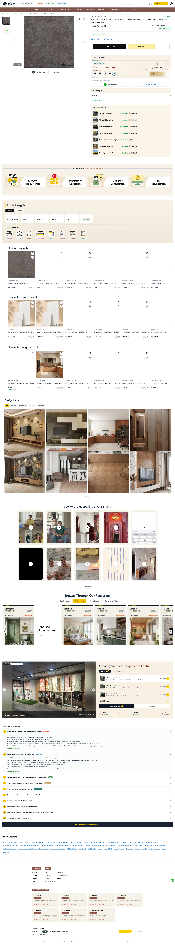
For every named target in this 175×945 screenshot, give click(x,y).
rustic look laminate (9, 849)
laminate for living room (93, 845)
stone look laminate (37, 842)
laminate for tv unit (151, 842)
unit (150, 849)
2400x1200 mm (72, 849)
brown (100, 849)
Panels (59, 878)
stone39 (140, 842)
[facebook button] (44, 934)
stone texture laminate (142, 845)
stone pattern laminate (125, 845)
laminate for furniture (63, 845)
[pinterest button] (46, 934)
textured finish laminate (81, 842)
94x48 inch (82, 849)
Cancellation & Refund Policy (58, 941)
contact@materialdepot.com (60, 931)
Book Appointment (115, 706)
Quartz (47, 878)
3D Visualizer (62, 4)
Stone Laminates (20, 14)
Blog (33, 881)
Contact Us (35, 875)
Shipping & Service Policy (73, 941)
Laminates (10, 14)
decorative (129, 849)
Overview (9, 210)
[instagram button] (35, 934)
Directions (125, 113)
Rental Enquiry (137, 931)
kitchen (164, 849)
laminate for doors (78, 845)
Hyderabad (118, 671)
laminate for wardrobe (10, 845)
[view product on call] (163, 46)
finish (122, 849)
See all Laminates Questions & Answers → (87, 824)
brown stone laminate (22, 842)
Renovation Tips (111, 601)
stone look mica (51, 842)
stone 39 (125, 842)
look (110, 849)
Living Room (22, 405)
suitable (144, 849)
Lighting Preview (59, 72)
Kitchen (13, 405)
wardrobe (156, 849)
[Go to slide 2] (6, 30)
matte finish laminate (25, 849)
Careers (34, 878)
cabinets (6, 852)
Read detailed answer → (13, 748)
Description (19, 210)
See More (87, 586)
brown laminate (8, 842)
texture (116, 849)
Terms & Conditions (34, 941)
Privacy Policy (44, 941)
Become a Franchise (125, 931)
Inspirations (50, 4)
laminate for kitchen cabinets (29, 845)
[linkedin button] (33, 934)
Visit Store (141, 46)
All (7, 405)
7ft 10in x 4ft (92, 849)
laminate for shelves (109, 845)
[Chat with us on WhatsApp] (172, 880)
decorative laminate (114, 842)
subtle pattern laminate (40, 849)
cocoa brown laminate (65, 842)
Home (3, 14)
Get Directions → (38, 904)
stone (106, 849)
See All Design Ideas (87, 497)
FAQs (33, 885)
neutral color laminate (57, 849)
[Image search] (150, 4)
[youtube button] (41, 934)
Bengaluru (105, 671)
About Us (34, 872)
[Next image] (93, 689)
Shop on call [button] (162, 4)
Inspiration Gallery (50, 881)
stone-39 (133, 842)
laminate (137, 849)
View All (42, 636)
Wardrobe (41, 405)
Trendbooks (79, 601)
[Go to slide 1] (6, 20)
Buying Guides (63, 601)
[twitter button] (38, 934)
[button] (10, 4)
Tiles (46, 872)
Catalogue (94, 601)
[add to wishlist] (83, 19)
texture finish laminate (98, 842)
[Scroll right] (170, 632)
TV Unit (32, 405)
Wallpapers (48, 875)
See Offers (157, 74)
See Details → (46, 904)
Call (45, 931)
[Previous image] (4, 689)
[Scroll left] (4, 632)
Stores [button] (40, 4)
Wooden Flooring (62, 875)
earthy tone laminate (158, 845)
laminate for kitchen (47, 845)
